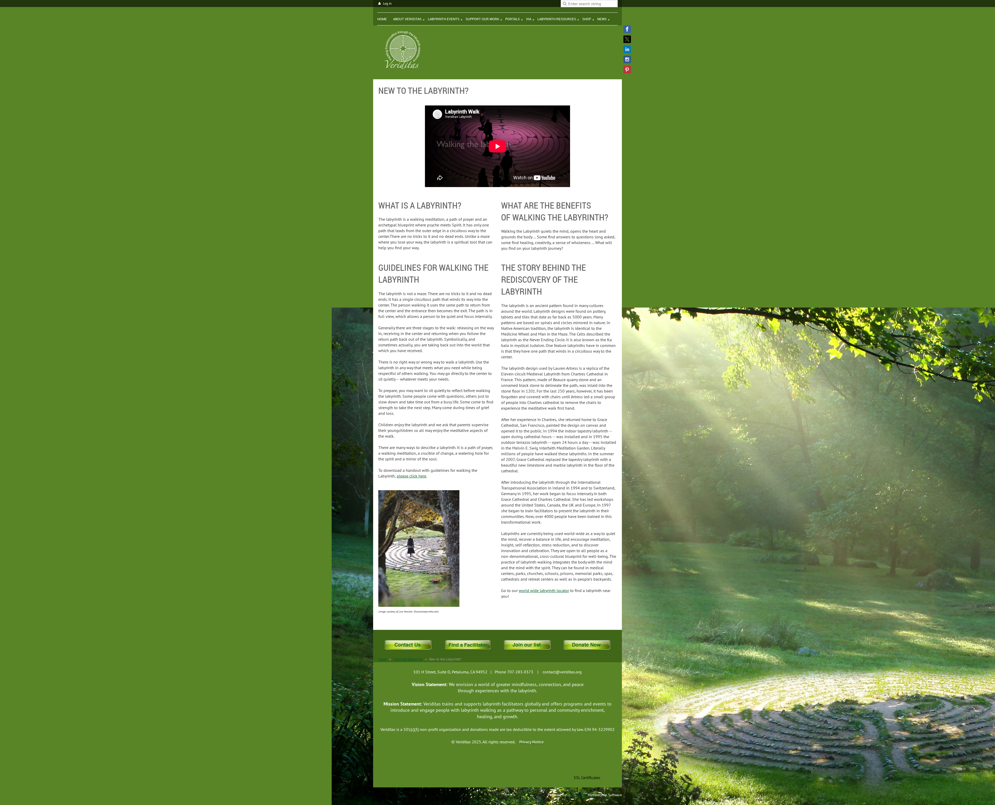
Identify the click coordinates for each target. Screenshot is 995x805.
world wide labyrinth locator (544, 590)
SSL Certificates (587, 777)
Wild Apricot (577, 795)
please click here (411, 476)
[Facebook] (627, 29)
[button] (587, 766)
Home (382, 659)
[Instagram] (627, 59)
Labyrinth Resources (408, 659)
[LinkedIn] (627, 49)
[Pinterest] (627, 69)
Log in (387, 3)
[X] (627, 39)
